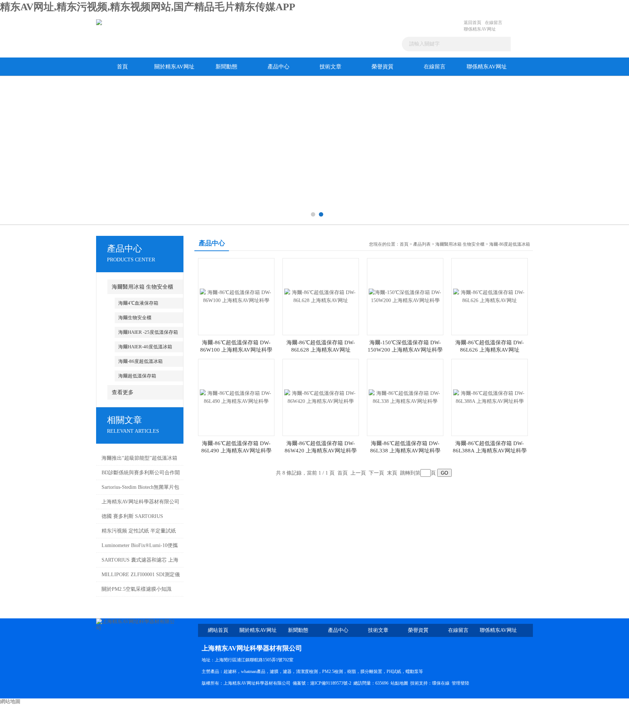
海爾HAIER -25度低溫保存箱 (148, 332)
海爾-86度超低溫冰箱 (140, 361)
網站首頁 (218, 630)
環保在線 (441, 683)
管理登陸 (460, 683)
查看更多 (123, 392)
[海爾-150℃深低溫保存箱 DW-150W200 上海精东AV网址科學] (405, 296)
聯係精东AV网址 (480, 29)
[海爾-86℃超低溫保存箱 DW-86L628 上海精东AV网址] (320, 296)
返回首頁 (472, 22)
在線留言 (493, 22)
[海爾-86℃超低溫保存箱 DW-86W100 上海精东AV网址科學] (236, 296)
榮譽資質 (382, 67)
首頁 (122, 67)
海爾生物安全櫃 (134, 317)
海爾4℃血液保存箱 (138, 303)
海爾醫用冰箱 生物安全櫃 (142, 287)
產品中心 (278, 67)
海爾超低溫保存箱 (137, 376)
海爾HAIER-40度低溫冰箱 (145, 346)
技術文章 (330, 67)
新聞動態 (226, 67)
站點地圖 (399, 683)
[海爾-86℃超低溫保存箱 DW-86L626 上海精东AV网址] (489, 296)
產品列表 (422, 244)
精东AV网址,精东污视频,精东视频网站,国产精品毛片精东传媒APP (147, 6)
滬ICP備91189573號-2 (330, 683)
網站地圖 (10, 701)
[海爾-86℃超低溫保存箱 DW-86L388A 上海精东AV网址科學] (489, 397)
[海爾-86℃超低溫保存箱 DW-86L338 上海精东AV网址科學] (405, 397)
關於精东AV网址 (174, 67)
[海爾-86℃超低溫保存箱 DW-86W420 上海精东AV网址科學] (320, 397)
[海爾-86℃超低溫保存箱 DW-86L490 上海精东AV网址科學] (236, 397)
